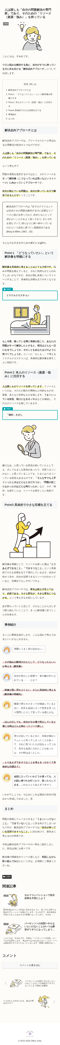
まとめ (11, 118)
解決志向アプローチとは (19, 90)
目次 (26, 84)
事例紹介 (12, 114)
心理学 (8, 877)
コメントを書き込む (30, 965)
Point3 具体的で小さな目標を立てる (24, 110)
